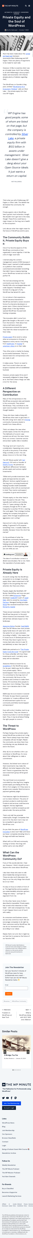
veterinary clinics (9, 346)
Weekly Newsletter (9, 1165)
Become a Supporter (9, 1192)
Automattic (8, 12)
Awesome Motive (9, 626)
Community (16, 12)
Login (4, 1146)
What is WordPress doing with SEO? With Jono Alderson (25, 1015)
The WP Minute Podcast (10, 1169)
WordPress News (8, 1123)
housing (19, 344)
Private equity (7, 337)
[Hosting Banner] (16, 554)
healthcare (10, 344)
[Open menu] (29, 5)
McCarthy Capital (9, 607)
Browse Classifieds (9, 1138)
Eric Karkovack (13, 30)
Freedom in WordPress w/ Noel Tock (7, 1013)
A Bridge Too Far (11, 1055)
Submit (9, 994)
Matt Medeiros (10, 1058)
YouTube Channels (8, 1176)
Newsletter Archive (9, 1153)
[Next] (28, 1052)
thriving (27, 420)
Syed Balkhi (25, 626)
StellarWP (13, 598)
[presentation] (16, 1043)
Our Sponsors (7, 1134)
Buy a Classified (7, 1189)
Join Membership (8, 1130)
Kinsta (5, 605)
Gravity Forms (8, 465)
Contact (5, 1142)
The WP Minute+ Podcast (11, 1173)
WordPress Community (19, 1001)
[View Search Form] (25, 6)
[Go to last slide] (5, 1052)
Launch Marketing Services (11, 1196)
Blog (3, 1127)
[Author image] (5, 30)
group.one (17, 595)
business (7, 1001)
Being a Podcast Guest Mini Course (14, 1149)
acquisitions (7, 666)
